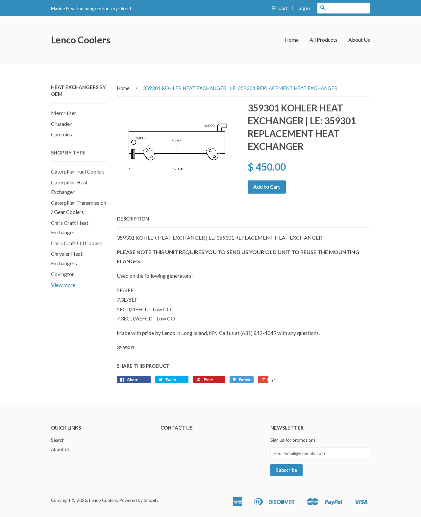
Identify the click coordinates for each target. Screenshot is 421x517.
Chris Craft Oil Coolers (77, 243)
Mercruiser (63, 113)
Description (133, 219)
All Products (323, 39)
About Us (359, 39)
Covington (63, 274)
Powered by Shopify (139, 500)
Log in (304, 8)
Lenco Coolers (80, 39)
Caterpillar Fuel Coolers (78, 171)
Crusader (61, 124)
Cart (282, 8)
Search (57, 440)
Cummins (61, 134)
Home (292, 39)
